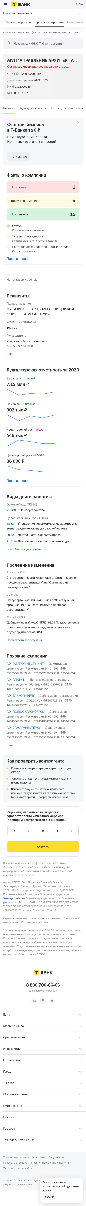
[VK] (34, 1001)
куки (67, 1182)
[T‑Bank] (20, 4)
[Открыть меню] (5, 4)
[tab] (8, 108)
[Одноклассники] (43, 1001)
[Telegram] (52, 1001)
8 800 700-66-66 (43, 985)
